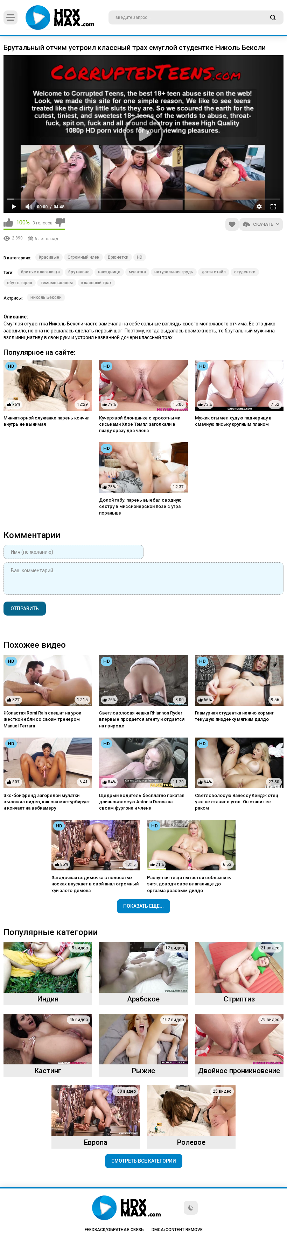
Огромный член (83, 257)
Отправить (24, 608)
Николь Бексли (46, 297)
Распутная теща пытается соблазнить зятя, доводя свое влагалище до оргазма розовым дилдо (189, 884)
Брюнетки (118, 257)
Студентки (244, 272)
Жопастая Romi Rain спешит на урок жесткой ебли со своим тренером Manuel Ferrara (42, 719)
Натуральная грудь (173, 272)
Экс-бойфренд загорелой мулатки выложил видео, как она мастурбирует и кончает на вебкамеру (47, 802)
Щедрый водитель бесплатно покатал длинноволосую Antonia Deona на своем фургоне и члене (141, 802)
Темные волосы (57, 282)
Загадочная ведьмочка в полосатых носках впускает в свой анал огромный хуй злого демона (95, 884)
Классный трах (96, 282)
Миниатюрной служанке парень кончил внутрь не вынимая (47, 421)
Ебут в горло (19, 282)
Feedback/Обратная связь (114, 1229)
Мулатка (137, 272)
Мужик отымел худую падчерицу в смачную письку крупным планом (233, 421)
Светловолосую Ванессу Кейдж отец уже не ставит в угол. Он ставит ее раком (236, 802)
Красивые (49, 257)
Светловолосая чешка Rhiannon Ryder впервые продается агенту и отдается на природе (141, 719)
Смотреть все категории (143, 1161)
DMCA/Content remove (177, 1229)
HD (139, 257)
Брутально (79, 272)
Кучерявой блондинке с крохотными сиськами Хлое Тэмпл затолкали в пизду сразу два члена (139, 424)
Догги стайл (214, 272)
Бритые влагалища (40, 272)
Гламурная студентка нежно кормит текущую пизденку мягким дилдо (234, 716)
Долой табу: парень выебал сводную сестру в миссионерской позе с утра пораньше (140, 506)
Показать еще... (143, 906)
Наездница (109, 272)
